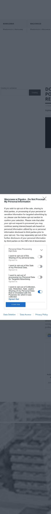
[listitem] (25, 250)
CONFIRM (15, 304)
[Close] (45, 199)
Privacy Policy (41, 314)
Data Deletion (9, 314)
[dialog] (25, 257)
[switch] (40, 256)
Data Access (25, 314)
